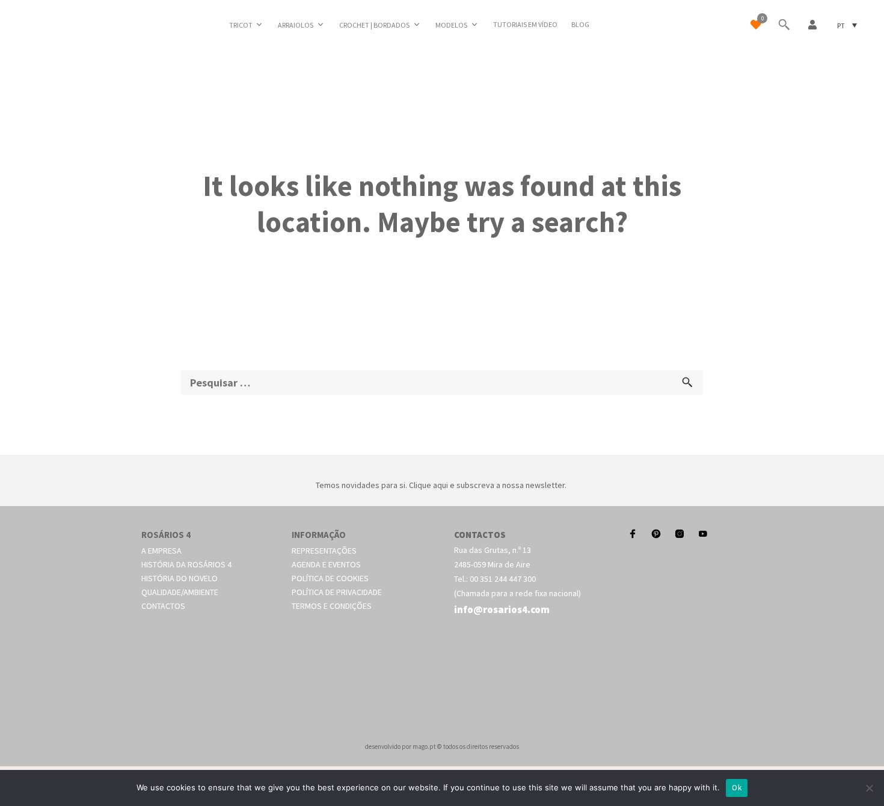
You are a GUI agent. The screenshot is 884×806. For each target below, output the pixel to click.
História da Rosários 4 (186, 564)
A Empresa (161, 550)
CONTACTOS (480, 534)
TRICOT (241, 24)
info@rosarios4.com (502, 609)
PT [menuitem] (841, 24)
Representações (324, 550)
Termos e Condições (332, 605)
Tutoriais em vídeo (525, 24)
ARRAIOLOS (295, 24)
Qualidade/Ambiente (179, 592)
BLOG (580, 24)
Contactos (163, 605)
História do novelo (179, 578)
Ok (736, 788)
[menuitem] (847, 24)
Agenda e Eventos (326, 564)
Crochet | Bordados (374, 24)
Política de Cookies (330, 578)
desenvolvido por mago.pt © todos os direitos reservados (442, 746)
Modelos (451, 24)
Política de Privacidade (337, 592)
